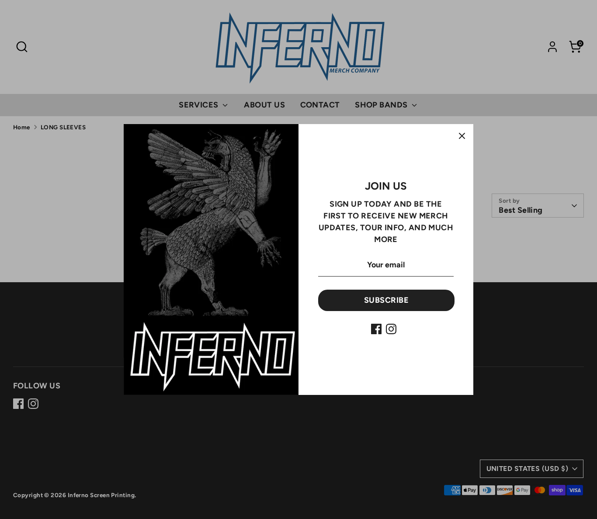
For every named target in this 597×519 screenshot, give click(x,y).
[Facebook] (376, 329)
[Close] (462, 135)
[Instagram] (391, 329)
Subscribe (386, 300)
